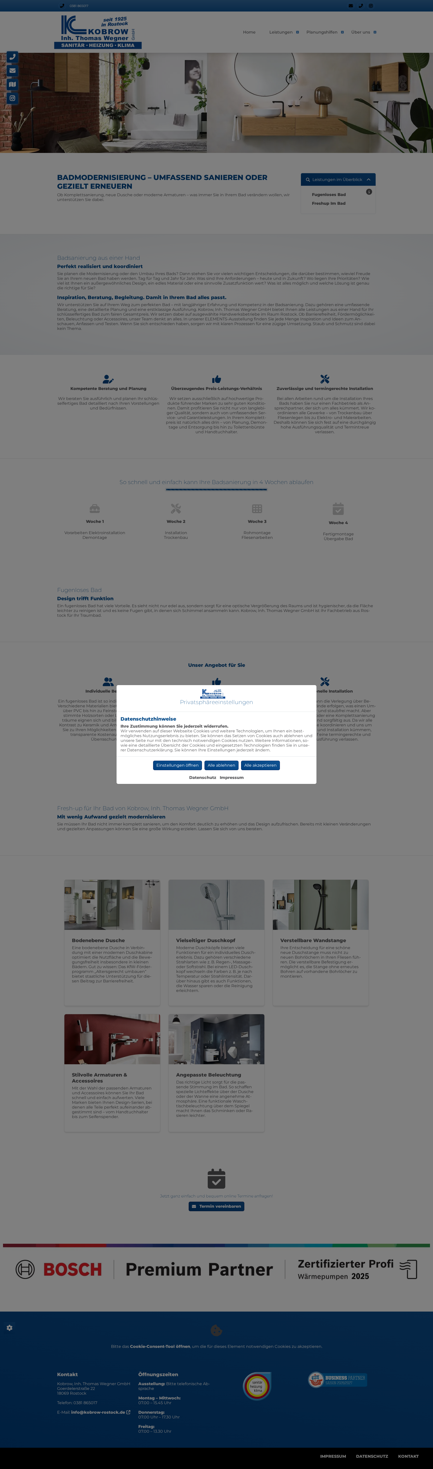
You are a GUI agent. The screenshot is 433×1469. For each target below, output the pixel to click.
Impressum (232, 777)
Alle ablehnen (221, 765)
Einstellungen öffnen (177, 765)
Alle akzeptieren (260, 765)
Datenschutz (202, 777)
